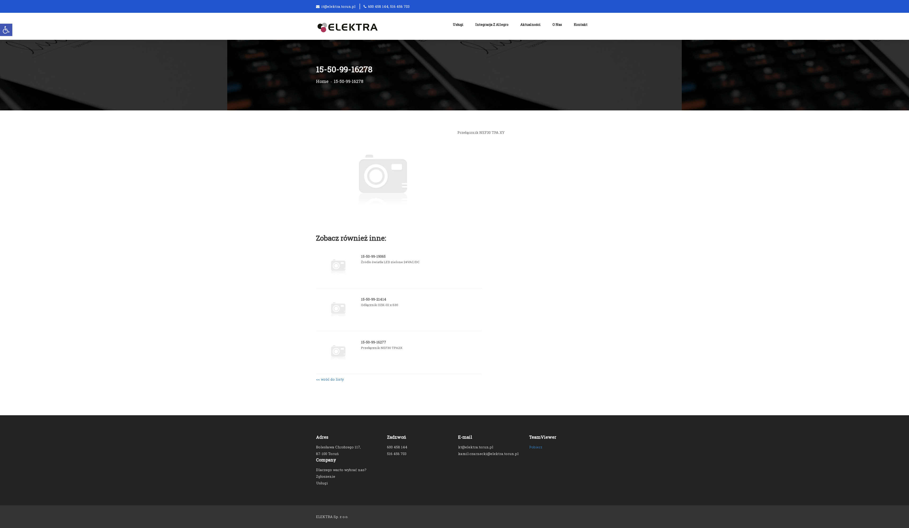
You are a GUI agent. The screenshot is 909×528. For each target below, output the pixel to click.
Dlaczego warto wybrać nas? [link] (341, 469)
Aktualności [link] (530, 24)
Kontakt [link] (581, 24)
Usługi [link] (458, 24)
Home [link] (322, 81)
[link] (6, 30)
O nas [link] (557, 24)
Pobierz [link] (535, 447)
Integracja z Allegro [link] (491, 24)
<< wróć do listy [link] (330, 379)
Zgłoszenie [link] (325, 476)
